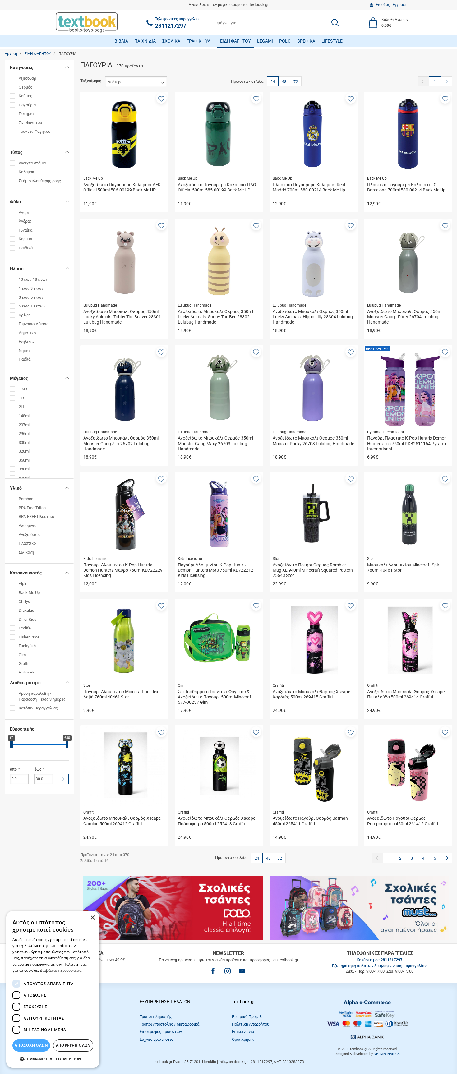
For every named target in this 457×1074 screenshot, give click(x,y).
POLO (285, 41)
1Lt (21, 398)
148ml (24, 415)
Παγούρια (27, 105)
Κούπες (25, 96)
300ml (24, 442)
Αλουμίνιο (27, 525)
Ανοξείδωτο (29, 534)
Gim (22, 654)
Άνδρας (25, 221)
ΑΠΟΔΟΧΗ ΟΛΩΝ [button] (31, 1045)
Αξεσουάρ (27, 78)
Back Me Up (29, 592)
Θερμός (25, 87)
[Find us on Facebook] (213, 971)
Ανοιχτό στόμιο (32, 163)
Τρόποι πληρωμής (156, 1016)
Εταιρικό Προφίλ (247, 1016)
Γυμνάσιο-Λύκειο (33, 323)
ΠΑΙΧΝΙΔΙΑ (145, 41)
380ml (24, 469)
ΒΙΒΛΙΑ (121, 41)
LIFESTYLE (332, 41)
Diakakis (26, 610)
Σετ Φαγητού (30, 122)
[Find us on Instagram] (228, 971)
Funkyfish (27, 645)
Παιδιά (24, 359)
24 (272, 81)
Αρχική (11, 54)
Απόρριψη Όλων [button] (73, 1045)
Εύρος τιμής (22, 728)
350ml (24, 460)
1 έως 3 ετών (31, 288)
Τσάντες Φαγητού (34, 131)
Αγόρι (24, 212)
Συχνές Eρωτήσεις (156, 1039)
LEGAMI (265, 41)
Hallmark (27, 672)
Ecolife (25, 628)
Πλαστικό (27, 543)
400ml (24, 478)
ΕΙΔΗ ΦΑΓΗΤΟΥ (235, 41)
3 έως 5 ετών (31, 297)
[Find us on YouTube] (242, 971)
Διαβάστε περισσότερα (60, 970)
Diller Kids (27, 619)
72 (295, 81)
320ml (24, 451)
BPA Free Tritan (32, 507)
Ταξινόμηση (90, 80)
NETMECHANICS (387, 1054)
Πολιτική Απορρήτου (250, 1024)
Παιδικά (26, 248)
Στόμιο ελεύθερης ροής (40, 180)
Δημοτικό (27, 332)
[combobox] (278, 22)
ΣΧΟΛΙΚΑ (171, 41)
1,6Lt (23, 389)
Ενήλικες (27, 341)
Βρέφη (24, 315)
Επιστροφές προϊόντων (161, 1031)
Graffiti (24, 663)
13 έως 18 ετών (33, 279)
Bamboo (26, 498)
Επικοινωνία (243, 1031)
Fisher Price (29, 637)
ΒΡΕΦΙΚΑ (306, 41)
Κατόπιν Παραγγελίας (38, 708)
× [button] (92, 917)
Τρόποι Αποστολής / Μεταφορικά (169, 1024)
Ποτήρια (26, 113)
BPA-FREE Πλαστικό (36, 516)
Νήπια (24, 350)
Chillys (24, 601)
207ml (24, 424)
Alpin (23, 583)
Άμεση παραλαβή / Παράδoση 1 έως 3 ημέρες (42, 696)
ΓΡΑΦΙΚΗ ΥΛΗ (200, 41)
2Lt (21, 406)
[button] (161, 98)
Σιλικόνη (26, 552)
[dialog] (52, 989)
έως (37, 769)
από (13, 769)
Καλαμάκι (27, 171)
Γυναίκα (25, 230)
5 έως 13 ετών (32, 306)
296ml (24, 433)
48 (284, 81)
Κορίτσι (25, 239)
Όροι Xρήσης (243, 1039)
